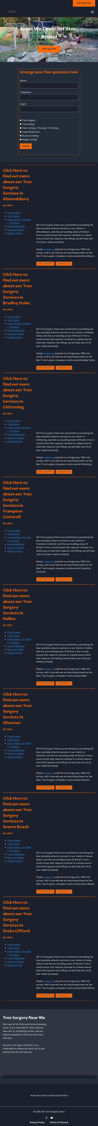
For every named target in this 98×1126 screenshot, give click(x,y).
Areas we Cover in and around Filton (49, 1095)
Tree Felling (28, 124)
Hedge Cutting (29, 139)
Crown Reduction (31, 131)
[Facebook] (46, 1117)
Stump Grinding (30, 135)
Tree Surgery (28, 120)
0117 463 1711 (84, 3)
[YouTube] (51, 1117)
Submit (26, 146)
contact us (48, 249)
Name (24, 80)
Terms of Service (58, 1122)
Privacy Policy (37, 1122)
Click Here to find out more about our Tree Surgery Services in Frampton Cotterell (17, 500)
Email (23, 104)
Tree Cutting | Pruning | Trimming (40, 128)
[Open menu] (92, 11)
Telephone (26, 92)
